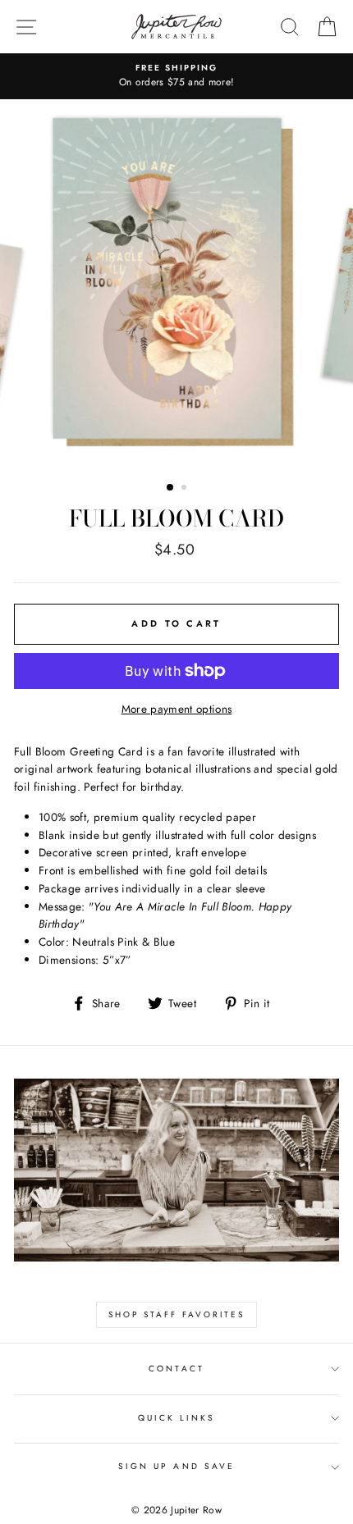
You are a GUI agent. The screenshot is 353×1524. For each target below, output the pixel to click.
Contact (176, 1368)
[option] (176, 76)
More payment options (176, 708)
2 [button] (185, 489)
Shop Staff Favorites (176, 1314)
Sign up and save (176, 1466)
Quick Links (177, 1418)
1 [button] (171, 488)
